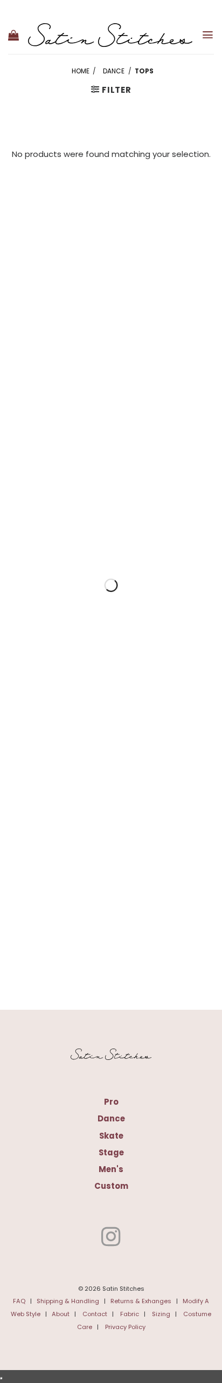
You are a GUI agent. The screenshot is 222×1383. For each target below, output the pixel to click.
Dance (113, 71)
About (61, 1314)
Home (80, 71)
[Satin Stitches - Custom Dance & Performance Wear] (110, 35)
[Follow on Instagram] (111, 1238)
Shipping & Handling (68, 1301)
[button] (13, 35)
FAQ (19, 1301)
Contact (94, 1314)
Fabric (129, 1314)
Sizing (161, 1314)
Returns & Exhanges (140, 1301)
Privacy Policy (125, 1327)
